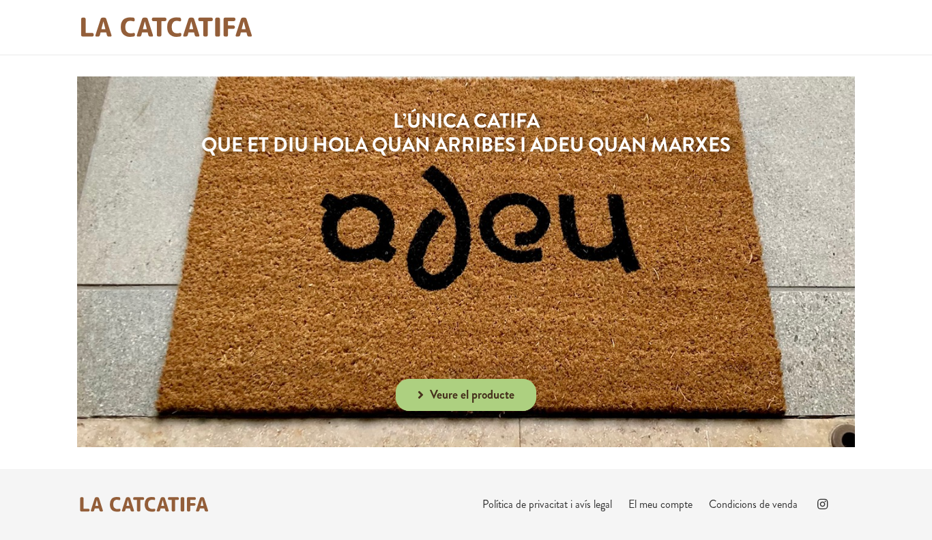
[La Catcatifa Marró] (165, 27)
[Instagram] (822, 504)
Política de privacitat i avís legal (547, 504)
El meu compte (660, 504)
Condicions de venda (753, 504)
